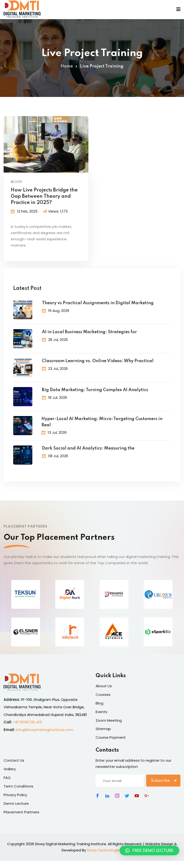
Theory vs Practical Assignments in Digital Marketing (98, 303)
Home (67, 66)
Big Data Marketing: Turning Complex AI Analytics (95, 390)
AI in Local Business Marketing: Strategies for (89, 332)
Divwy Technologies (104, 850)
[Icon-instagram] (117, 795)
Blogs (16, 181)
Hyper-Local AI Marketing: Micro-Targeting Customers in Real (101, 422)
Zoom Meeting (109, 720)
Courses (103, 694)
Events (101, 711)
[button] (149, 850)
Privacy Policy (15, 794)
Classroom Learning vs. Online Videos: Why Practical (98, 361)
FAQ (7, 777)
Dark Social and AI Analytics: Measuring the (88, 448)
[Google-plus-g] (146, 795)
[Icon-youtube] (136, 795)
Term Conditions (18, 786)
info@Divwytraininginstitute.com (44, 729)
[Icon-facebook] (97, 795)
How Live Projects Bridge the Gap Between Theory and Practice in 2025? (44, 196)
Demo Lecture (16, 803)
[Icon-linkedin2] (107, 795)
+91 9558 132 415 (27, 722)
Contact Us (14, 760)
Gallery (10, 768)
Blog (99, 703)
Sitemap (103, 728)
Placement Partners (21, 812)
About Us (104, 685)
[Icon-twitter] (127, 795)
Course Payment (111, 737)
